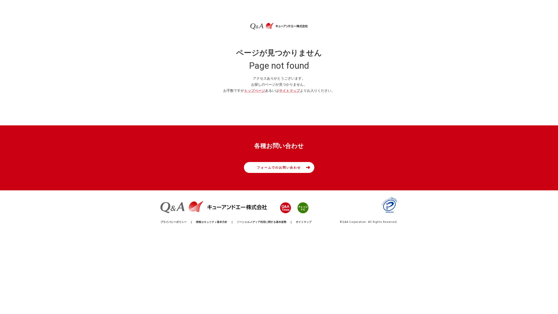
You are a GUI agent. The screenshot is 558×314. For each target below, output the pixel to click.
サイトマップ (289, 90)
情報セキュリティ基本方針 (211, 222)
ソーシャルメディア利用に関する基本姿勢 (261, 222)
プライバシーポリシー (173, 222)
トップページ (254, 90)
